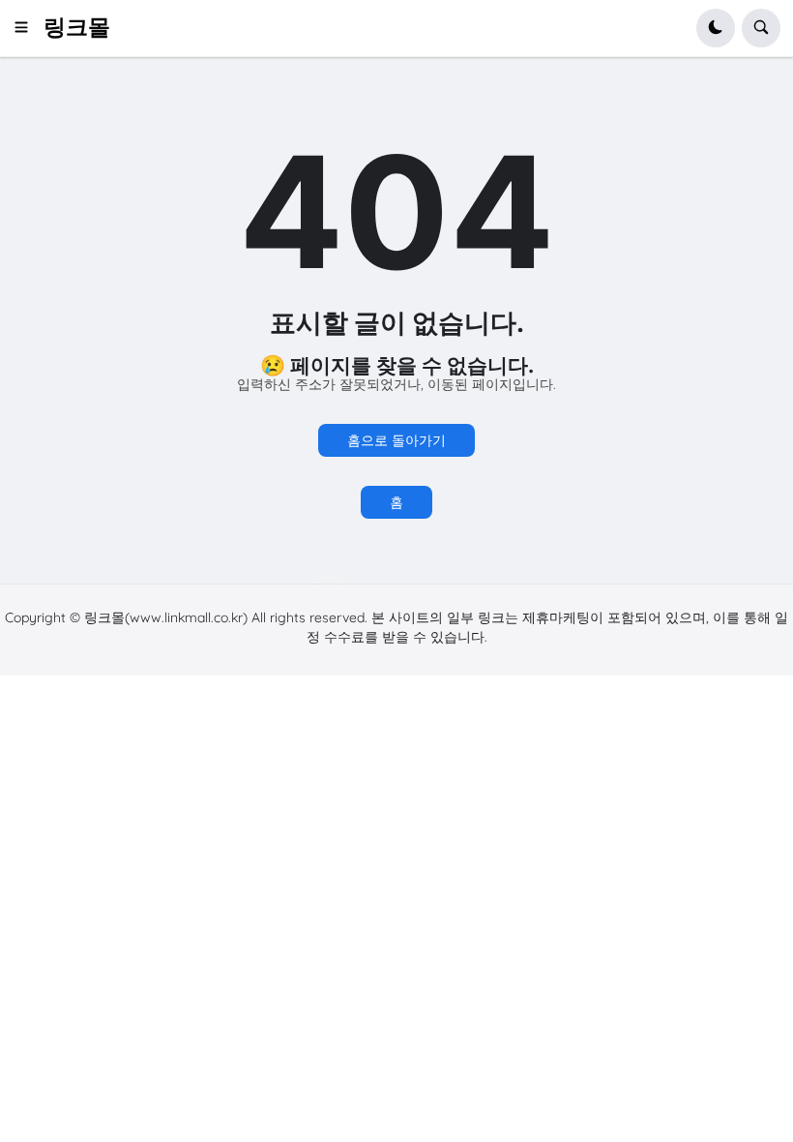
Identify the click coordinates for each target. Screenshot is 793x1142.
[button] (28, 28)
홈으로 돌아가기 (396, 440)
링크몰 (77, 27)
